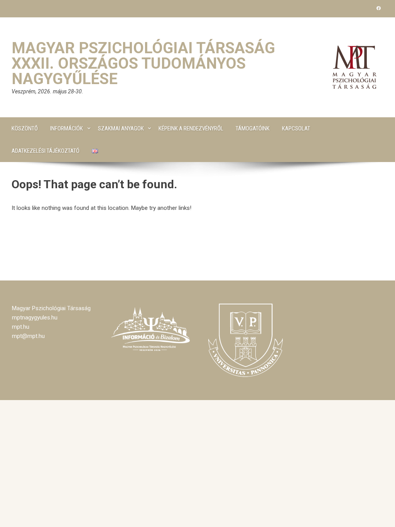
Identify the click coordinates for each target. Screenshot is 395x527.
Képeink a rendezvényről (191, 128)
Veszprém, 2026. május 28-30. (47, 91)
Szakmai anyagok (121, 128)
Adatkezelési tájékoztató (45, 150)
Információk (66, 128)
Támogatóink (253, 128)
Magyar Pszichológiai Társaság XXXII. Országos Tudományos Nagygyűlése (143, 63)
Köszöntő (25, 128)
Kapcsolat (296, 128)
